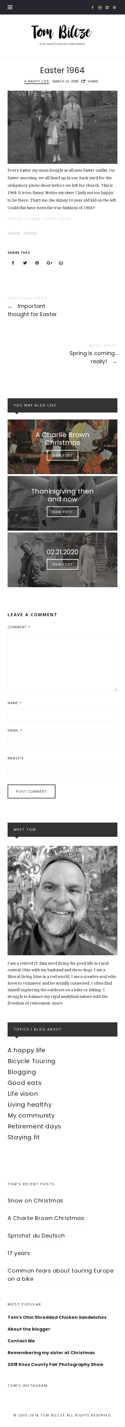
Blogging (22, 1072)
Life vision (23, 1093)
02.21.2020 (62, 552)
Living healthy (30, 1104)
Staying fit (24, 1137)
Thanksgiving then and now (62, 495)
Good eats (25, 1083)
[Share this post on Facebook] (13, 263)
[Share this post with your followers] (24, 263)
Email (15, 730)
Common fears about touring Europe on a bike (61, 1275)
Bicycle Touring (32, 1061)
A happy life (36, 81)
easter (15, 233)
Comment (19, 627)
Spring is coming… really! (63, 355)
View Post (62, 455)
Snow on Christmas (35, 1200)
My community (31, 1115)
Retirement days (34, 1126)
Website (16, 758)
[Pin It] (37, 263)
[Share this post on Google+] (49, 263)
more (57, 1003)
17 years (19, 1253)
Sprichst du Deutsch (36, 1235)
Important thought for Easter (63, 307)
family (31, 233)
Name (15, 703)
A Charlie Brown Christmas (62, 438)
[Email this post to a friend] (61, 263)
